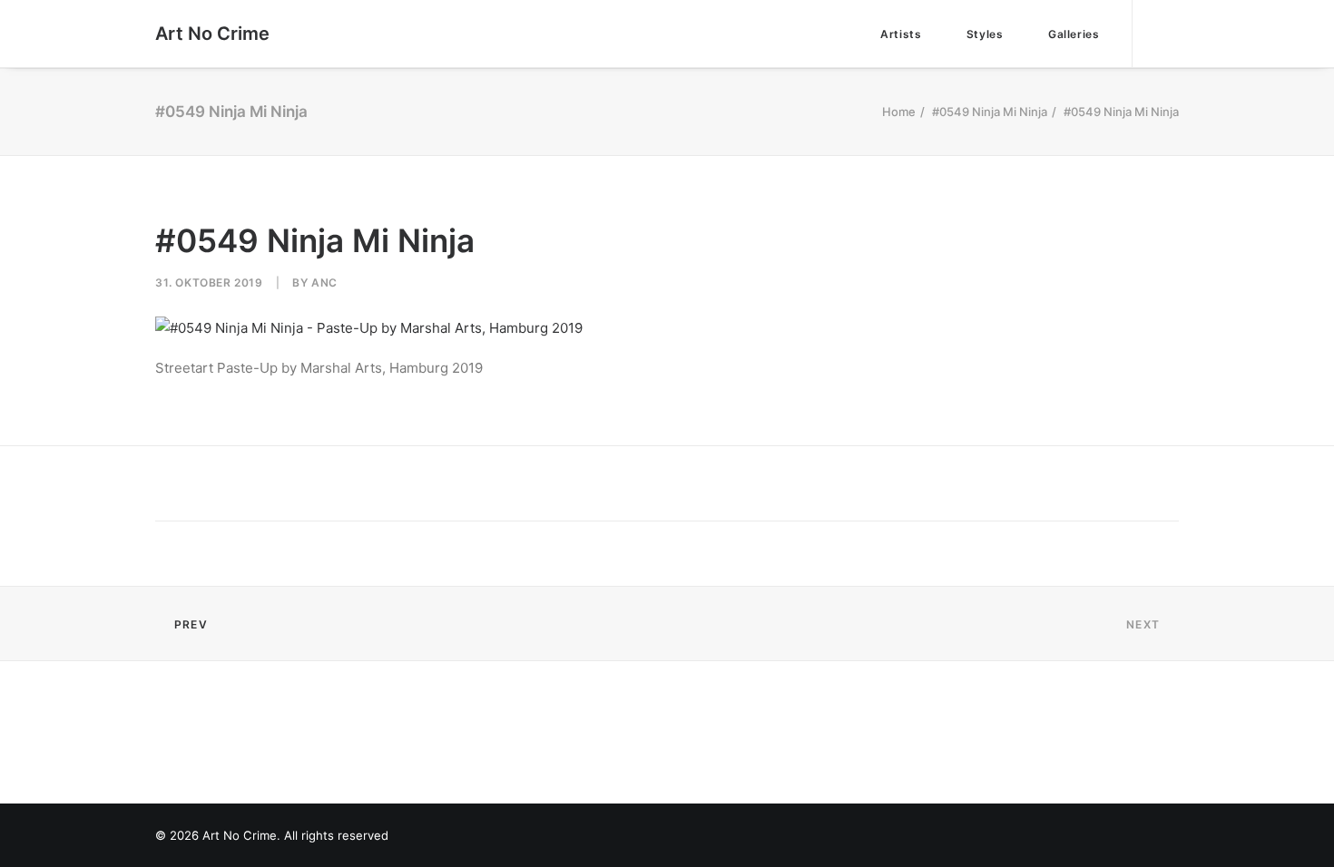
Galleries (1073, 34)
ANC (324, 282)
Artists (900, 34)
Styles (985, 34)
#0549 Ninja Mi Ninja (989, 111)
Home (899, 111)
